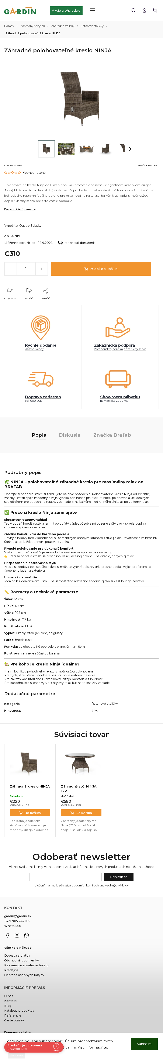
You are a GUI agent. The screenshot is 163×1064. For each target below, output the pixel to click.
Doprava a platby (17, 955)
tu (105, 1047)
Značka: (147, 165)
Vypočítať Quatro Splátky (22, 226)
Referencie (12, 1015)
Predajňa (11, 970)
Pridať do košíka (104, 269)
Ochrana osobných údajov (24, 975)
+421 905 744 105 (17, 921)
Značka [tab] (112, 435)
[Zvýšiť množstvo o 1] (41, 269)
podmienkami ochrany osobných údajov (101, 885)
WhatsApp (12, 926)
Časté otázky (14, 1020)
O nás (8, 996)
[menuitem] (68, 10)
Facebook (7, 935)
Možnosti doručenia (80, 243)
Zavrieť (144, 304)
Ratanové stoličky (104, 704)
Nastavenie (16, 1055)
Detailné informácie (19, 209)
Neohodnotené (34, 172)
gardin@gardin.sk (17, 916)
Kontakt (10, 1001)
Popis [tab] (39, 435)
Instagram (17, 935)
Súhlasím (144, 1044)
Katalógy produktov (19, 1011)
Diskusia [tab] (70, 435)
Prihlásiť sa (118, 877)
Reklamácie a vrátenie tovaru (26, 965)
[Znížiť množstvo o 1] (10, 269)
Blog (7, 1006)
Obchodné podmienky (21, 960)
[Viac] (92, 10)
